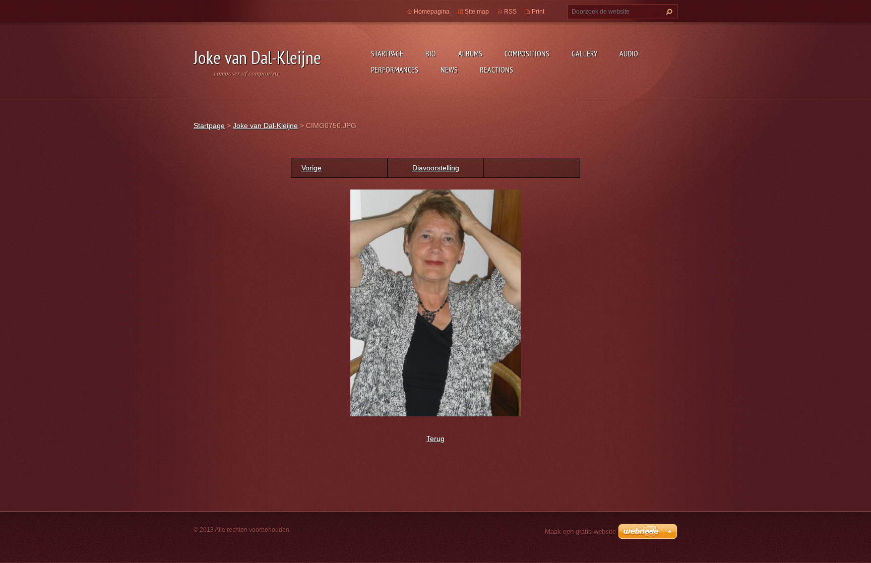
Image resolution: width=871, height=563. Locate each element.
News (449, 70)
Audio (628, 53)
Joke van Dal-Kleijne (265, 125)
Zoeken (667, 11)
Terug (435, 438)
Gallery (584, 53)
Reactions (496, 70)
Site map (477, 11)
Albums (470, 53)
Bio (430, 53)
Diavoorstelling (435, 168)
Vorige (311, 168)
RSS (510, 11)
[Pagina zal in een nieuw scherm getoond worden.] (435, 302)
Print (538, 11)
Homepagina (432, 11)
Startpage (387, 53)
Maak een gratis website (580, 531)
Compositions (527, 53)
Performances (394, 70)
